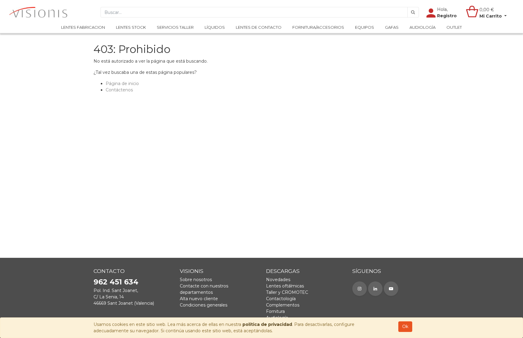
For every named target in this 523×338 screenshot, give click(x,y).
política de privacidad (267, 324)
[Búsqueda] (413, 12)
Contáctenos (119, 90)
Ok (405, 326)
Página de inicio (122, 83)
